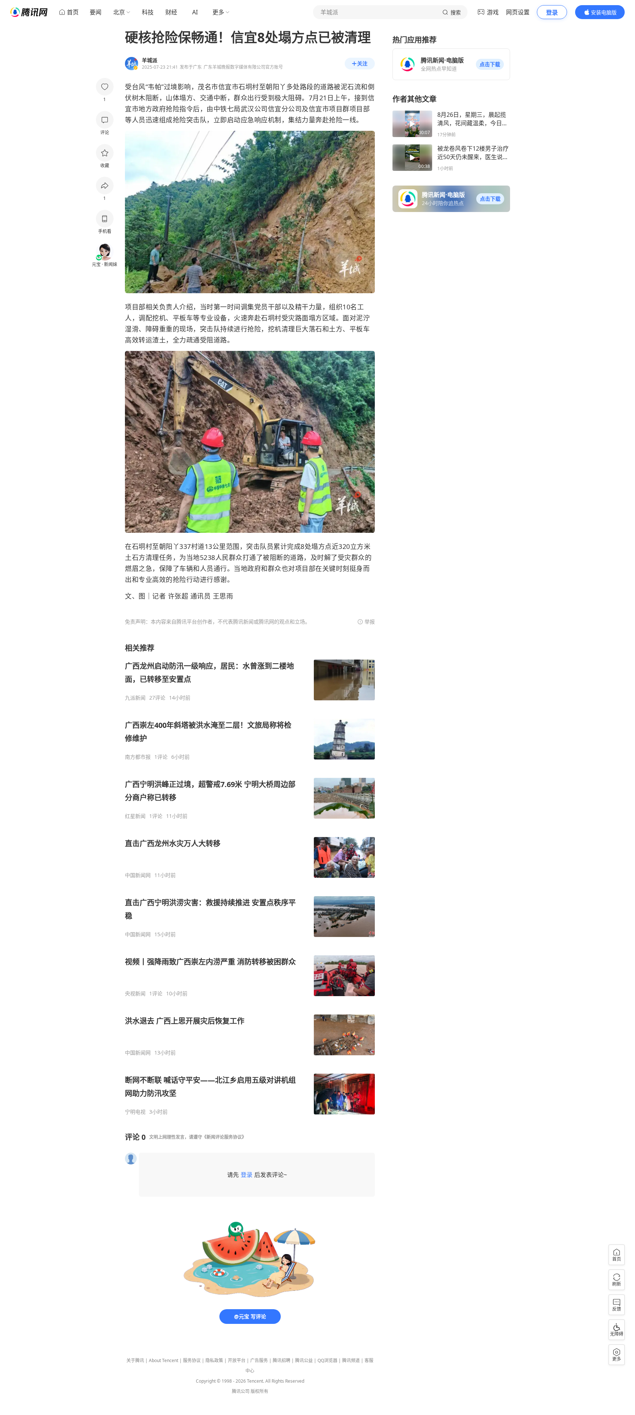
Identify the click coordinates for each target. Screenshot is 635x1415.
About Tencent (163, 1360)
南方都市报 (138, 756)
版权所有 (259, 1391)
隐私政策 (214, 1360)
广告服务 (259, 1360)
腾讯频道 (351, 1360)
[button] (490, 64)
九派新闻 (135, 697)
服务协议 (192, 1360)
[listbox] (250, 879)
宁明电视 (135, 1111)
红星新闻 (135, 816)
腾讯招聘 (281, 1360)
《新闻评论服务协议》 (224, 1137)
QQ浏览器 (327, 1360)
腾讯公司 (241, 1391)
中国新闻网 (138, 875)
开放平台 (236, 1360)
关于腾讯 (135, 1360)
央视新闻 (135, 993)
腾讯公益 (304, 1360)
